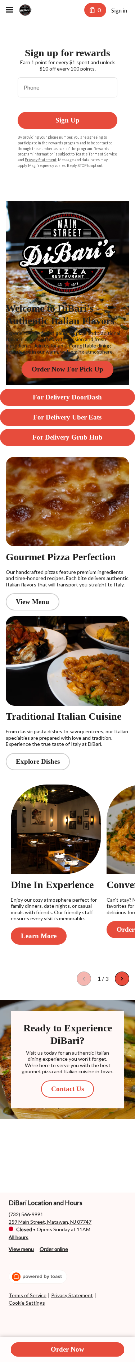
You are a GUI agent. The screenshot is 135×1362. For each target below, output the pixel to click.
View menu (21, 1249)
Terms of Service (27, 1295)
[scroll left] (84, 979)
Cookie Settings (27, 1303)
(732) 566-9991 (26, 1214)
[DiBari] (25, 10)
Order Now (67, 1349)
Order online (54, 1249)
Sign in (119, 10)
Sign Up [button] (67, 120)
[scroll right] (122, 979)
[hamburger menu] (9, 10)
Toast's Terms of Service (96, 154)
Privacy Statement (41, 160)
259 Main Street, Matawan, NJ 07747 (50, 1222)
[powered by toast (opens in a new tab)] (38, 1276)
